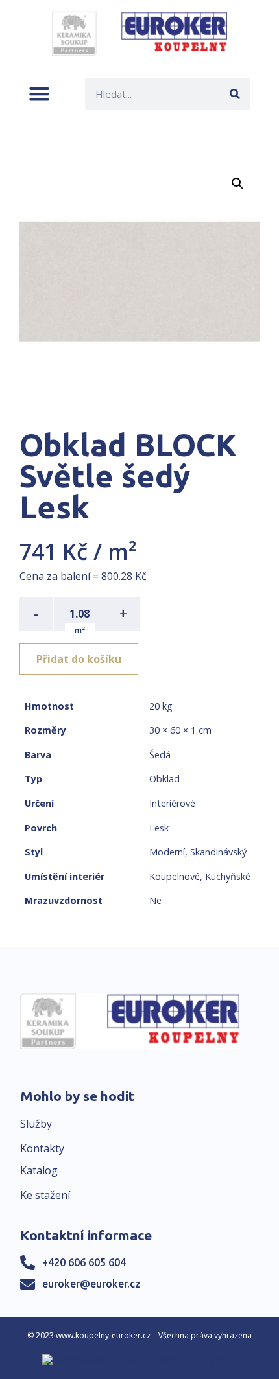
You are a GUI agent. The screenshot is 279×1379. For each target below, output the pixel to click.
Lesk (159, 828)
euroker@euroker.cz (91, 1284)
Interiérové (172, 803)
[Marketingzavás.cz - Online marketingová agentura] (139, 1359)
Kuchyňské (227, 876)
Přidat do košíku (78, 659)
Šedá (160, 754)
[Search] (234, 94)
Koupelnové (174, 876)
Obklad (164, 778)
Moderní (167, 852)
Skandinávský (218, 852)
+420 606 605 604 (84, 1262)
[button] (39, 93)
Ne (155, 900)
